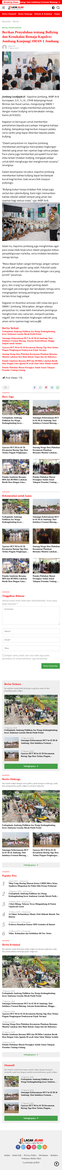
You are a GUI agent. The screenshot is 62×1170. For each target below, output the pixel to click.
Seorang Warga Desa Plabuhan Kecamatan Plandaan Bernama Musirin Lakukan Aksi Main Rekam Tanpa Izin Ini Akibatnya (29, 355)
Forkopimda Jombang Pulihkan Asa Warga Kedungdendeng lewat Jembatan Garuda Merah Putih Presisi (28, 332)
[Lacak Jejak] (15, 7)
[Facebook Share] (34, 387)
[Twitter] (23, 1147)
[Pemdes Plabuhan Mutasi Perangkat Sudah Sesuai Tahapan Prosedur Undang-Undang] (46, 466)
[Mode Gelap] (53, 7)
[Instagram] (34, 1147)
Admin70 (11, 46)
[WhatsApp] (39, 1147)
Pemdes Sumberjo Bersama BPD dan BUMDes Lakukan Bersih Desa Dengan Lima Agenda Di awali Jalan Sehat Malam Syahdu (30, 362)
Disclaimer (43, 1155)
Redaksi (54, 1155)
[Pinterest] (28, 1147)
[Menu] (4, 7)
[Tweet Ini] (40, 387)
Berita (5, 27)
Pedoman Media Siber (31, 1158)
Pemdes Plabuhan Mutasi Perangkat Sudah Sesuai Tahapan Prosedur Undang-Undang (28, 368)
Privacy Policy (30, 1155)
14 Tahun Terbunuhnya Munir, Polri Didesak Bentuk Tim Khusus (34, 915)
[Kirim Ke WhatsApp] (58, 387)
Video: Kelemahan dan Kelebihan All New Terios (30, 933)
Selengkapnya (30, 766)
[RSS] (44, 1147)
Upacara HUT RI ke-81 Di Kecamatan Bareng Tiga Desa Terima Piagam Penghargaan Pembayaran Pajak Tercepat (30, 348)
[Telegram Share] (52, 387)
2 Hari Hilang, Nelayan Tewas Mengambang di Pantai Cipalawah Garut (32, 905)
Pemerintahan (15, 27)
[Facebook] (18, 1147)
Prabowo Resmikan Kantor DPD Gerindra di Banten (32, 924)
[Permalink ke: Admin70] (4, 47)
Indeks (7, 1155)
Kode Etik (17, 1155)
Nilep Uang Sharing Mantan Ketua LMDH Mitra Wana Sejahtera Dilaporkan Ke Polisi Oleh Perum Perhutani (33, 884)
